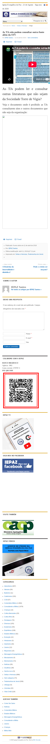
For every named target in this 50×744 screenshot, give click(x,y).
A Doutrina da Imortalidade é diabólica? (8, 268)
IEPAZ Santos (9, 37)
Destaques (7, 620)
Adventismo (8, 586)
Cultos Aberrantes (10, 613)
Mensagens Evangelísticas (13, 654)
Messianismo (8, 657)
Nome (29, 334)
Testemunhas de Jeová (35, 254)
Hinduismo (7, 640)
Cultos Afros (8, 617)
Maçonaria (7, 651)
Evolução (7, 637)
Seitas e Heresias (22, 25)
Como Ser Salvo (9, 703)
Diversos (7, 623)
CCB (5, 600)
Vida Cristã (8, 691)
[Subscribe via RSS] (47, 5)
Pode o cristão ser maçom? (40, 267)
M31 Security (36, 740)
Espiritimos (8, 630)
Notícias (7, 664)
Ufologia (7, 685)
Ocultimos (7, 668)
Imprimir (8, 42)
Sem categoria (9, 678)
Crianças (7, 610)
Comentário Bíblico (10, 603)
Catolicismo (8, 596)
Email (18, 42)
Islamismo (7, 644)
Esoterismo (8, 627)
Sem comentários (33, 37)
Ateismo (7, 589)
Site (27, 342)
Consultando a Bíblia (11, 606)
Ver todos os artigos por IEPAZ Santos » (26, 289)
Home (13, 25)
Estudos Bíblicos (9, 634)
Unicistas (7, 688)
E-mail (29, 338)
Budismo (7, 593)
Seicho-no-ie (8, 671)
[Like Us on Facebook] (44, 5)
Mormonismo (8, 661)
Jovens (6, 647)
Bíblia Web (7, 730)
